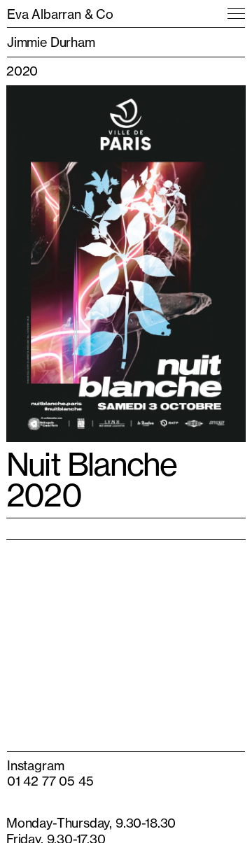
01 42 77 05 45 (50, 780)
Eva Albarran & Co (60, 14)
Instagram (35, 765)
